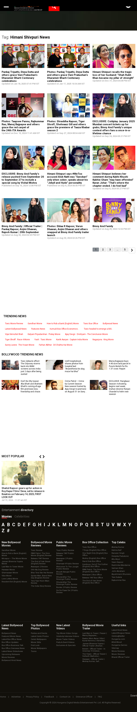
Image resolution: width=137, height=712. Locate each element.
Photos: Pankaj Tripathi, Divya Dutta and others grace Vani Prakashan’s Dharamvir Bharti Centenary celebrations (68, 76)
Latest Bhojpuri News (121, 633)
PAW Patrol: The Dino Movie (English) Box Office (94, 570)
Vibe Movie (7, 576)
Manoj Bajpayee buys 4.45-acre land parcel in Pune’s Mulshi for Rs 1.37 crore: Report (119, 365)
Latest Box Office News (12, 639)
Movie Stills (36, 642)
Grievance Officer (84, 696)
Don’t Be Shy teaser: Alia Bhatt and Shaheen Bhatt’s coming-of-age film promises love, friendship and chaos (31, 386)
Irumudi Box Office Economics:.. (64, 329)
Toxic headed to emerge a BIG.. (98, 329)
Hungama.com (118, 639)
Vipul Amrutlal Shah (14, 334)
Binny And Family (103, 226)
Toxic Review (36, 550)
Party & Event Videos (65, 642)
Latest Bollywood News (16, 329)
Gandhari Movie (35, 323)
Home (3, 696)
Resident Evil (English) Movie (14, 582)
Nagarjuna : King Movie (103, 339)
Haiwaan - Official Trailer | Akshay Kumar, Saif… (93, 660)
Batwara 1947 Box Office (92, 578)
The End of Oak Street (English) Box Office (92, 582)
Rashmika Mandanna (121, 565)
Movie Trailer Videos (65, 639)
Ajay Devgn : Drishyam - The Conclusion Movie (86, 334)
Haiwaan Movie (8, 570)
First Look (35, 645)
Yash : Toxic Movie (42, 339)
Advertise (16, 696)
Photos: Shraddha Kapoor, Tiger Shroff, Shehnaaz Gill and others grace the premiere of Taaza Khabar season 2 (68, 126)
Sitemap (115, 648)
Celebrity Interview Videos (67, 636)
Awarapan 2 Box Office (92, 575)
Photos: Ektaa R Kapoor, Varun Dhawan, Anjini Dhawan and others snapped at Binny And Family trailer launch (68, 231)
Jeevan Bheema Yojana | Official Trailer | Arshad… (93, 645)
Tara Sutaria (117, 577)
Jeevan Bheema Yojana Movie (12, 562)
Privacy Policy (32, 696)
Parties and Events (39, 633)
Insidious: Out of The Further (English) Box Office (95, 565)
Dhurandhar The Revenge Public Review (66, 578)
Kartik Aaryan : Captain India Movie (72, 339)
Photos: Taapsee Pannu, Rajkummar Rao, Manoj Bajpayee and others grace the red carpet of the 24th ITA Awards (23, 126)
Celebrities (21, 516)
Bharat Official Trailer (121, 657)
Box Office (95, 542)
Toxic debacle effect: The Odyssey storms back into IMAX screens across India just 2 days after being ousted (31, 367)
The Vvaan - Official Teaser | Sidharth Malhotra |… (94, 655)
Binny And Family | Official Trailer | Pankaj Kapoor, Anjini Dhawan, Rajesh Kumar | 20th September (22, 229)
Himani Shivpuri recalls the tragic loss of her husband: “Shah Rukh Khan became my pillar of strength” (113, 74)
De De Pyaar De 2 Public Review (67, 591)
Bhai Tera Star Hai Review (42, 573)
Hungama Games (119, 645)
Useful (119, 625)
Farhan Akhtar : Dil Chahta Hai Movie (55, 345)
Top (118, 542)
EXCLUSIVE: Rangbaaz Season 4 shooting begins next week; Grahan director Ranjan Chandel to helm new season (119, 387)
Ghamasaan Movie (10, 573)
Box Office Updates (10, 642)
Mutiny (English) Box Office (94, 558)
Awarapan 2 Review (39, 567)
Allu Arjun (116, 559)
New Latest (63, 627)
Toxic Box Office (90, 323)
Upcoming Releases (11, 654)
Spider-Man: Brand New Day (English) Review (41, 577)
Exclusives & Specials (66, 645)
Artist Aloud (117, 642)
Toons (33, 651)
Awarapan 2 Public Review (64, 559)
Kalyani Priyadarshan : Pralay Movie (44, 334)
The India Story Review (41, 586)
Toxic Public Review (65, 550)
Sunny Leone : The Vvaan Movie (19, 345)
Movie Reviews (8, 657)
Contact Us (65, 696)
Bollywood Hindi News (11, 660)
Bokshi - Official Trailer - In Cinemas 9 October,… (93, 650)
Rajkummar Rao (119, 580)
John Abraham (118, 571)
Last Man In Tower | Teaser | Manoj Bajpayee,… (94, 634)
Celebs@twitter (118, 636)
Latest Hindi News (119, 630)
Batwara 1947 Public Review (65, 554)
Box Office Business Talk (12, 645)
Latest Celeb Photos (40, 636)
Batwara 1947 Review (40, 558)
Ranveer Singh (118, 553)
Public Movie (64, 544)
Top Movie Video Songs (66, 633)
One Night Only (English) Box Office (95, 554)
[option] (23, 481)
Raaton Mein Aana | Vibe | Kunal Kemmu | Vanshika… (94, 639)
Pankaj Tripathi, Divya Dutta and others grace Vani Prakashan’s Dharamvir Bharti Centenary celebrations (20, 76)
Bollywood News (110, 323)
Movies (7, 516)
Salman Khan (117, 568)
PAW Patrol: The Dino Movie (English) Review (41, 554)
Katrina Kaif (116, 550)
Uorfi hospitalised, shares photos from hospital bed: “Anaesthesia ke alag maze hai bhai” (75, 366)
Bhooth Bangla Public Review (66, 573)
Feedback (49, 696)
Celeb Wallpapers (38, 639)
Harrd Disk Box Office (91, 561)
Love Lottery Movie (10, 579)
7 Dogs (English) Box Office (94, 550)
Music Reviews (118, 654)
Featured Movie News (11, 636)
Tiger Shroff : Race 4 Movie (17, 339)
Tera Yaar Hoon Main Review (40, 582)
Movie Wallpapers (39, 648)
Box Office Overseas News (13, 648)
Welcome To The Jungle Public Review (67, 568)
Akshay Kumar (118, 547)
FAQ (100, 696)
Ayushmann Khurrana (121, 574)
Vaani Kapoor (117, 562)
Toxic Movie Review (14, 323)
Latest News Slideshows (12, 651)
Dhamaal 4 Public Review (67, 564)
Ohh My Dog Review (39, 570)
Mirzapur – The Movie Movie (14, 558)
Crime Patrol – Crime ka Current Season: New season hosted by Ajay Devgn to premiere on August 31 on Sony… (75, 386)
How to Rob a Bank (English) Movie (63, 323)
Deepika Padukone (120, 556)
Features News (38, 329)
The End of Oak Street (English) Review (40, 562)
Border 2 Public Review (66, 587)
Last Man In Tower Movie (12, 567)
